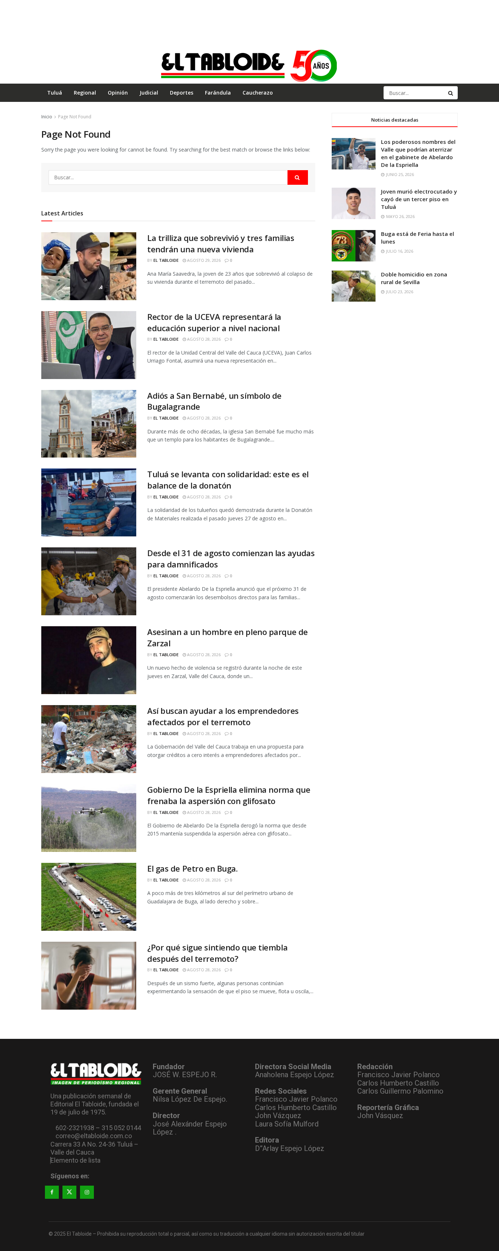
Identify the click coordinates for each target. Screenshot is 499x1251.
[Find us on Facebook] (52, 1192)
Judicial (149, 92)
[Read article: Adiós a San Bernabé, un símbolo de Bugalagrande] (88, 424)
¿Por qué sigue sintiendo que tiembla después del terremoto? (217, 953)
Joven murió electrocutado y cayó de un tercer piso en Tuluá (419, 199)
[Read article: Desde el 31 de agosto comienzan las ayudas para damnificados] (88, 581)
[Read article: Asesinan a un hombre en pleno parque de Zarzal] (88, 660)
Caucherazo (258, 92)
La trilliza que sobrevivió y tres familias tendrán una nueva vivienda (220, 243)
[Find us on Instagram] (87, 1192)
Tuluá (54, 92)
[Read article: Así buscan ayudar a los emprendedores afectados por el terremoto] (88, 739)
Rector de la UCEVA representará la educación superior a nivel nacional (214, 322)
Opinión (118, 92)
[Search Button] (451, 92)
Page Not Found (74, 117)
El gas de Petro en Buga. (192, 868)
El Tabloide (166, 260)
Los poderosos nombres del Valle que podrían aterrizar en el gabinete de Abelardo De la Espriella (418, 153)
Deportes (181, 92)
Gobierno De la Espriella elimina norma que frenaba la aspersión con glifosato (229, 795)
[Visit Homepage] (249, 65)
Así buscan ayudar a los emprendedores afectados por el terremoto (223, 716)
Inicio (46, 117)
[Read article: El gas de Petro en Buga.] (88, 897)
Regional (85, 92)
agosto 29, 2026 (203, 260)
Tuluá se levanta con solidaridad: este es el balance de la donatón (228, 479)
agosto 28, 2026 (203, 339)
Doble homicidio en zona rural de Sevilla (414, 278)
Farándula (218, 92)
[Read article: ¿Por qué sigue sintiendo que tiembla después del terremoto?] (88, 976)
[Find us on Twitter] (69, 1192)
